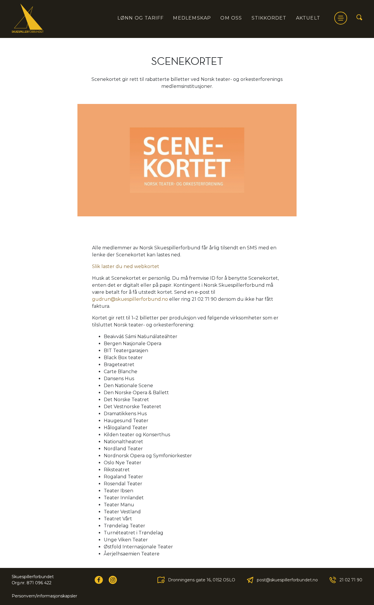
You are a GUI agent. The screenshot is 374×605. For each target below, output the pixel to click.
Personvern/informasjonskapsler (44, 596)
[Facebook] (99, 580)
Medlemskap (192, 18)
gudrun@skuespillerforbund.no (130, 299)
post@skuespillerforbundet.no (287, 580)
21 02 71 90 (351, 580)
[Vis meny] (340, 18)
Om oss (231, 18)
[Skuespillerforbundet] (28, 18)
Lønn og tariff (140, 18)
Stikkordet (269, 18)
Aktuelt (308, 18)
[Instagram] (113, 580)
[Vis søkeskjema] (359, 17)
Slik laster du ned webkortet (125, 266)
